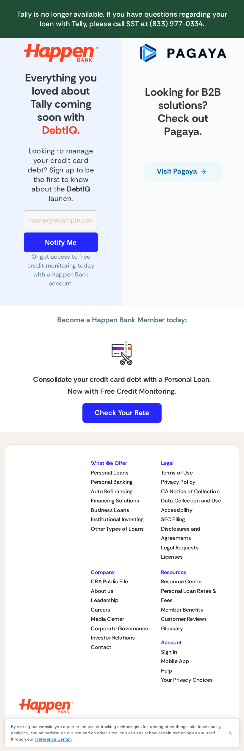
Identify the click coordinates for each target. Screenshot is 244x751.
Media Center (107, 619)
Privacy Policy (178, 482)
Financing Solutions (115, 500)
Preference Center (53, 739)
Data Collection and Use (191, 500)
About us (102, 591)
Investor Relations (113, 637)
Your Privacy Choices (187, 680)
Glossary (172, 628)
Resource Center (181, 581)
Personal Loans (110, 472)
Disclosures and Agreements (181, 533)
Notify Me (60, 242)
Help (166, 670)
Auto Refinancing (112, 491)
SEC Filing (173, 519)
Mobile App (175, 661)
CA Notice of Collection (190, 491)
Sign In (169, 652)
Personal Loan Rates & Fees (189, 595)
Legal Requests (180, 547)
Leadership (104, 600)
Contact (101, 647)
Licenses (172, 556)
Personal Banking (112, 482)
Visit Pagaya (177, 171)
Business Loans (110, 510)
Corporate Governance (119, 628)
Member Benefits (182, 609)
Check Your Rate (122, 412)
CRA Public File (109, 581)
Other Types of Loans (117, 528)
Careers (100, 609)
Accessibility (177, 510)
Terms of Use (177, 472)
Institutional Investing (117, 519)
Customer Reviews (184, 619)
